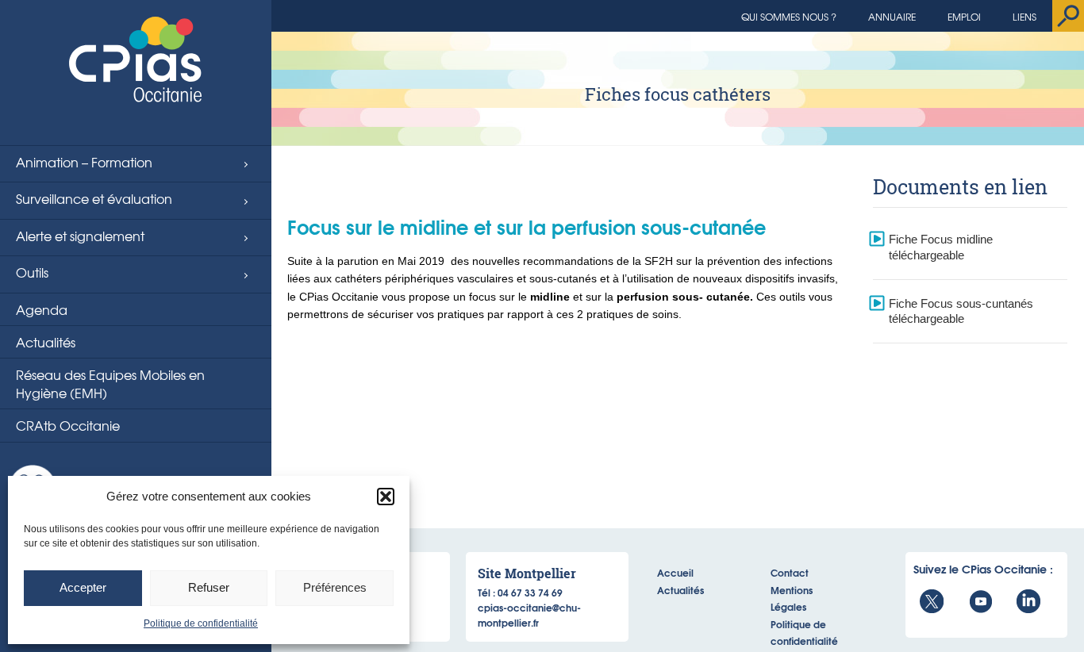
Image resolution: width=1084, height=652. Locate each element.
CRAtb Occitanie (68, 425)
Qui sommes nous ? (788, 17)
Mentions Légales (792, 598)
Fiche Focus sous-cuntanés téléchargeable (961, 311)
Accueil (675, 572)
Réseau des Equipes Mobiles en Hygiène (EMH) (110, 383)
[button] (386, 496)
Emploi (964, 17)
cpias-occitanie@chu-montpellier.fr (529, 615)
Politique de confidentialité (201, 623)
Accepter (83, 587)
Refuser (208, 587)
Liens (1024, 17)
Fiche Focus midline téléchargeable (941, 247)
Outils (32, 272)
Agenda (41, 309)
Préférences (335, 587)
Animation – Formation (84, 161)
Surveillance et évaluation (94, 198)
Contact (790, 572)
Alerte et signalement (80, 235)
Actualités (45, 341)
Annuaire (892, 17)
